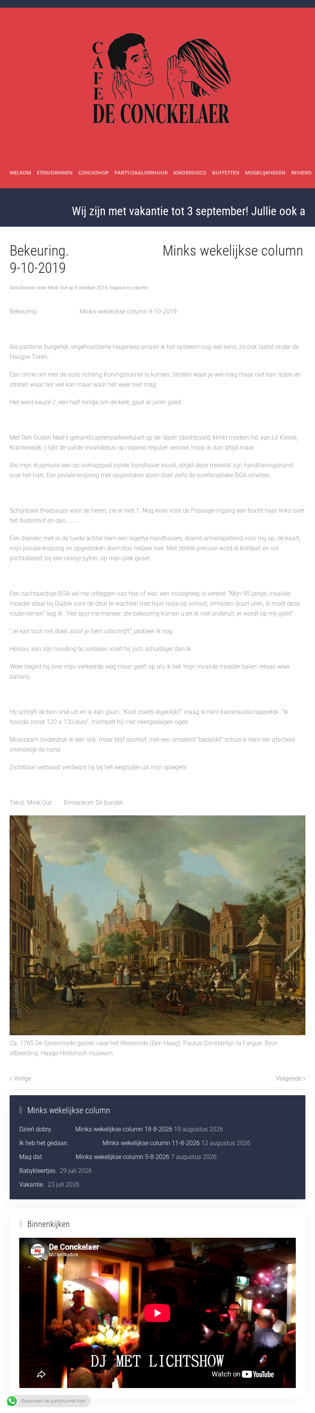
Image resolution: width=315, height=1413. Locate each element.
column (139, 288)
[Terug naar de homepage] (158, 82)
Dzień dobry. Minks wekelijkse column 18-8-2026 (95, 1129)
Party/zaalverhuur (140, 172)
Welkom (20, 172)
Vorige (22, 1078)
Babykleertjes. (38, 1170)
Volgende (288, 1078)
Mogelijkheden (265, 172)
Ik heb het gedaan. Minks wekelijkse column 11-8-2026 (109, 1143)
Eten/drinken (55, 172)
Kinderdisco (189, 172)
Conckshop (93, 172)
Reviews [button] (301, 172)
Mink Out (57, 288)
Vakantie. (32, 1184)
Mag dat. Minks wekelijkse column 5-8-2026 (94, 1157)
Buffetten (225, 172)
